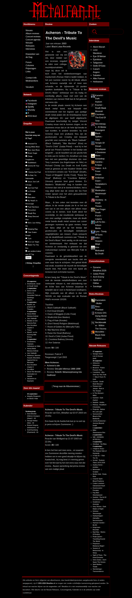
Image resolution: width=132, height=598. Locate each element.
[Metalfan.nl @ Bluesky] (27, 110)
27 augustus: (97, 351)
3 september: (97, 442)
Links (28, 71)
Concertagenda (31, 275)
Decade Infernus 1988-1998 (67, 369)
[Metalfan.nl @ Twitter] (27, 113)
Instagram (32, 104)
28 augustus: (97, 361)
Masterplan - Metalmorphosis (100, 193)
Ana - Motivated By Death (99, 250)
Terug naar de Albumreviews (66, 386)
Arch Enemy (98, 277)
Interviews (30, 49)
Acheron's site (53, 365)
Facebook (32, 101)
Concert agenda (33, 40)
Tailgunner (98, 62)
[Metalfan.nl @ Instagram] (27, 104)
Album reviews (32, 33)
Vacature (30, 87)
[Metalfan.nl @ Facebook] (26, 101)
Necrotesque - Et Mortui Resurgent (100, 127)
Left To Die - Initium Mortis (100, 225)
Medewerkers (32, 81)
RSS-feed (32, 116)
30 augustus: (32, 281)
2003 (64, 43)
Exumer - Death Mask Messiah (100, 108)
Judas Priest (98, 274)
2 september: (32, 302)
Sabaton (97, 75)
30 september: (32, 394)
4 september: (32, 311)
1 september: (32, 288)
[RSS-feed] (26, 116)
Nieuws (29, 30)
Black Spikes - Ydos (99, 136)
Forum (29, 62)
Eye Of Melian (99, 56)
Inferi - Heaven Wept (98, 241)
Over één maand (32, 388)
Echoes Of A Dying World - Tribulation (100, 316)
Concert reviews (33, 36)
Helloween (98, 81)
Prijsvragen (31, 68)
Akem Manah (99, 47)
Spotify (31, 107)
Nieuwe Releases (97, 345)
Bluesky (31, 110)
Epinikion (97, 59)
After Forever (99, 78)
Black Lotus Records (61, 47)
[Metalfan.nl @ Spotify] (27, 107)
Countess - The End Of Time (100, 117)
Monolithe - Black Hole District (100, 335)
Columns (30, 65)
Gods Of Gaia (99, 66)
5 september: (32, 339)
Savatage (97, 286)
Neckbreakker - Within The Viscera (100, 325)
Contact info (31, 78)
